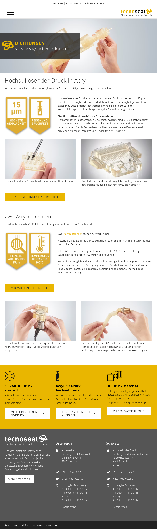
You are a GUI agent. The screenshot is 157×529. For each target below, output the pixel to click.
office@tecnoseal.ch (123, 478)
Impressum (18, 525)
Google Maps (68, 507)
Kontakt (8, 525)
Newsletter (57, 3)
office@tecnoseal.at (95, 3)
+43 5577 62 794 (74, 3)
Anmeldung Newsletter (47, 525)
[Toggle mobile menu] (10, 13)
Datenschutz (30, 525)
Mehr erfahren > (19, 479)
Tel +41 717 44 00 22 (123, 472)
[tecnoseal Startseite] (26, 444)
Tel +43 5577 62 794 (72, 472)
